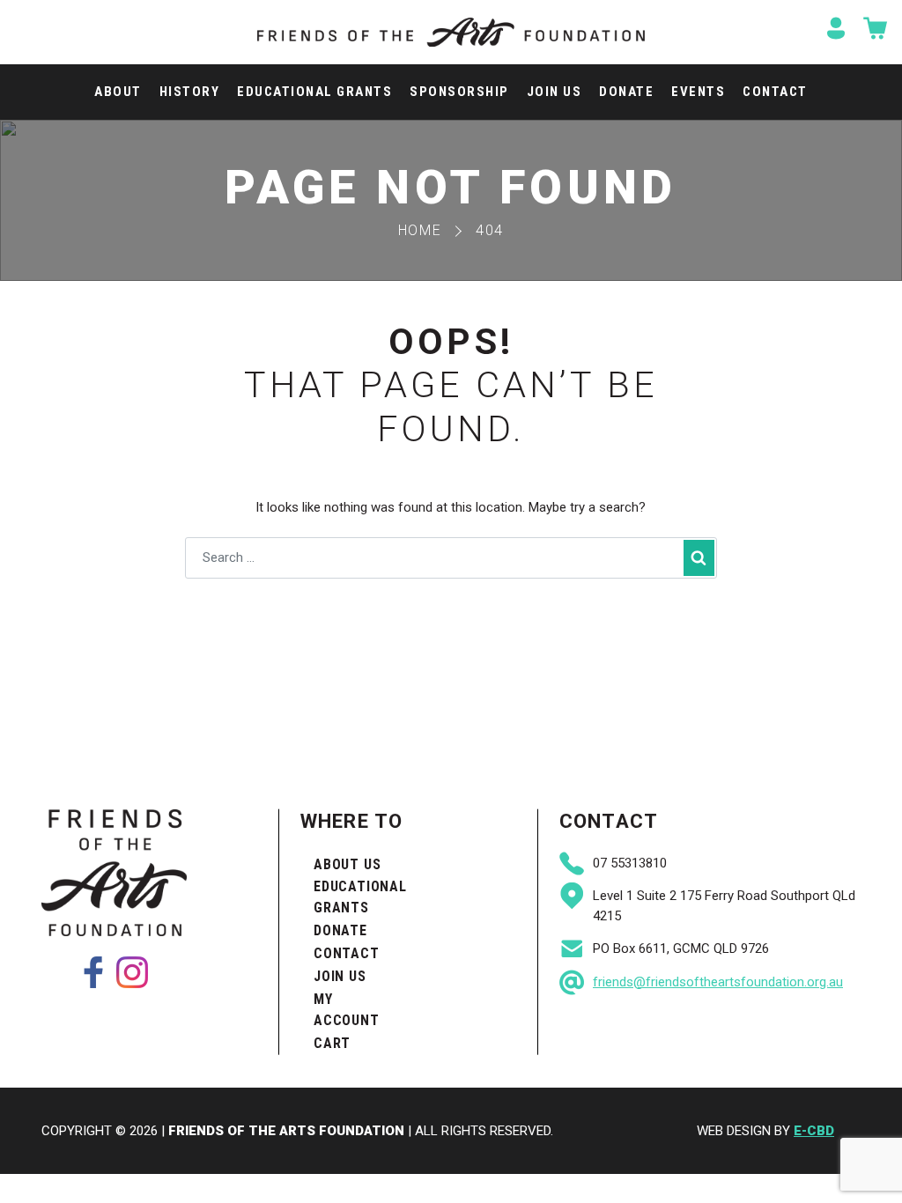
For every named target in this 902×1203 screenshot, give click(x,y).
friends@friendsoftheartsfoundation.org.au (718, 982)
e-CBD (814, 1131)
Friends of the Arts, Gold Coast (451, 32)
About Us (347, 864)
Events (698, 92)
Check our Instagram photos (132, 972)
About (118, 92)
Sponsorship (459, 92)
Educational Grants (314, 92)
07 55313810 (630, 863)
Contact (775, 92)
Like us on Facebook (93, 972)
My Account (347, 1010)
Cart (332, 1043)
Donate (626, 92)
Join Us (554, 92)
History (189, 92)
